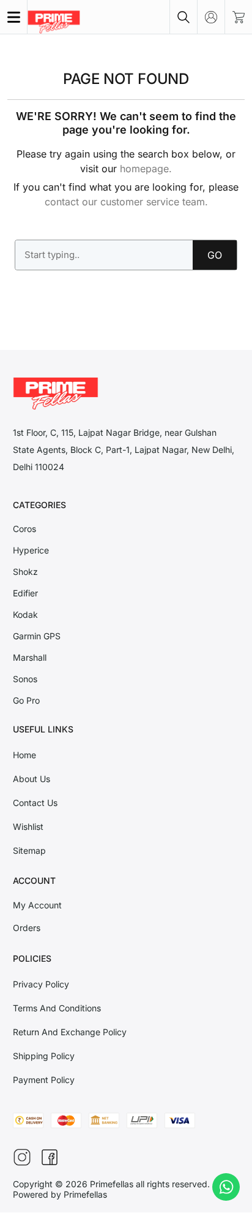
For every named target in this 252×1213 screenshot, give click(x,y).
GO (214, 255)
